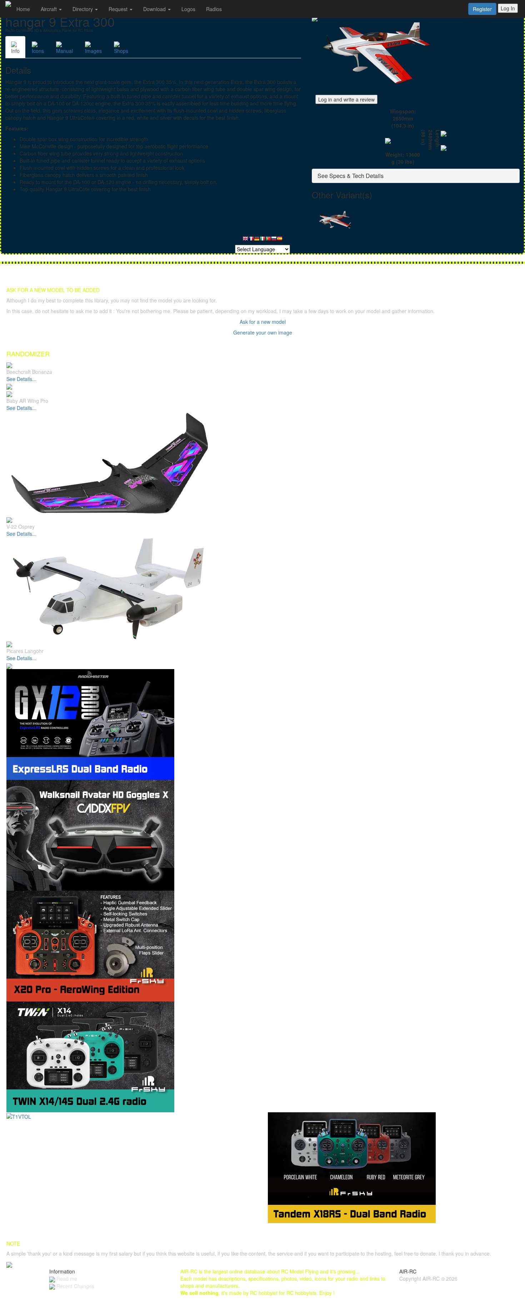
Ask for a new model (263, 321)
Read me (66, 1278)
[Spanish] (279, 240)
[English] (245, 240)
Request (119, 9)
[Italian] (262, 240)
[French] (251, 240)
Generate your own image (262, 332)
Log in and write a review (346, 99)
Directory (83, 9)
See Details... (21, 378)
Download (155, 9)
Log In (508, 8)
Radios (214, 9)
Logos (188, 9)
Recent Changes (74, 1286)
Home (23, 9)
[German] (257, 240)
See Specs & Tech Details (351, 176)
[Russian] (274, 240)
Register (482, 9)
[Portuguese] (268, 240)
